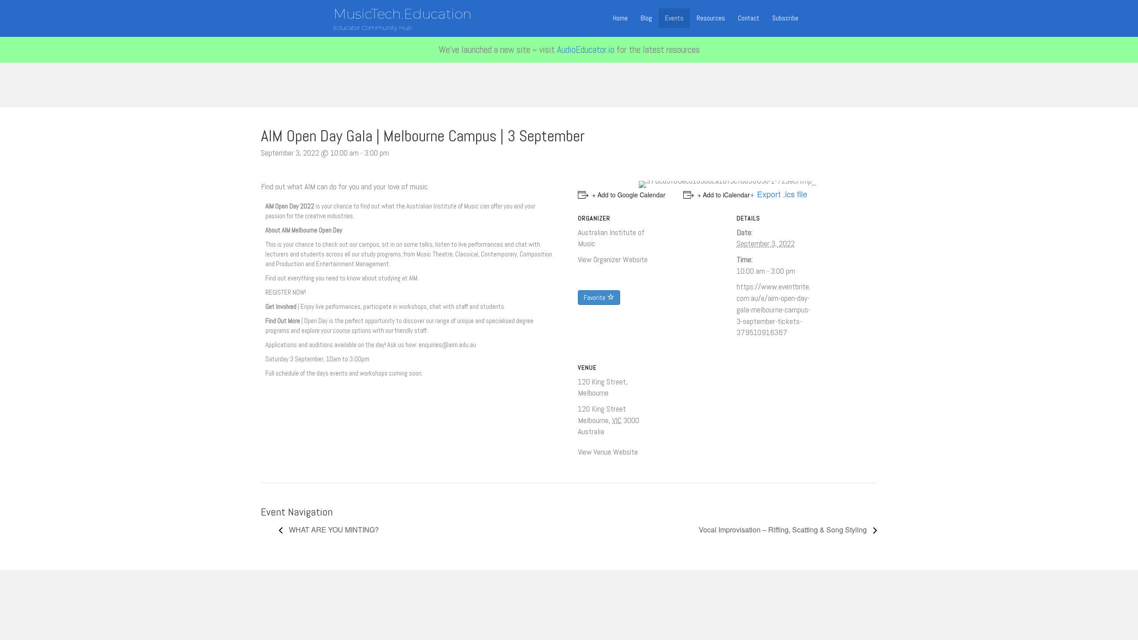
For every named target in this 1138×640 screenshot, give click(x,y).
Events (674, 18)
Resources (711, 18)
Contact (748, 18)
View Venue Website (608, 452)
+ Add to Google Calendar (628, 194)
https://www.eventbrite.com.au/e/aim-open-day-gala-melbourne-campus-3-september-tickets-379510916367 (773, 309)
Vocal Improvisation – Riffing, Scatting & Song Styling (784, 529)
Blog (646, 18)
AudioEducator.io (585, 50)
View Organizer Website (613, 259)
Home (620, 18)
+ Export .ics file (778, 194)
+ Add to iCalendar (723, 194)
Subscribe (785, 18)
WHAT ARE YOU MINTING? (333, 529)
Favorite (595, 297)
